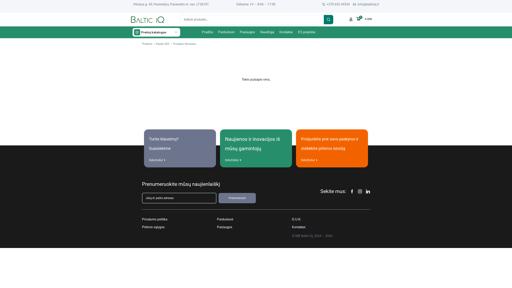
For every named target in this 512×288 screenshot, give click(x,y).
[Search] (328, 19)
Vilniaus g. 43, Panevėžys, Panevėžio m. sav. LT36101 (171, 4)
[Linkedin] (368, 191)
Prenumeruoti (237, 198)
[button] (364, 19)
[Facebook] (352, 191)
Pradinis (147, 43)
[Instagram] (360, 191)
